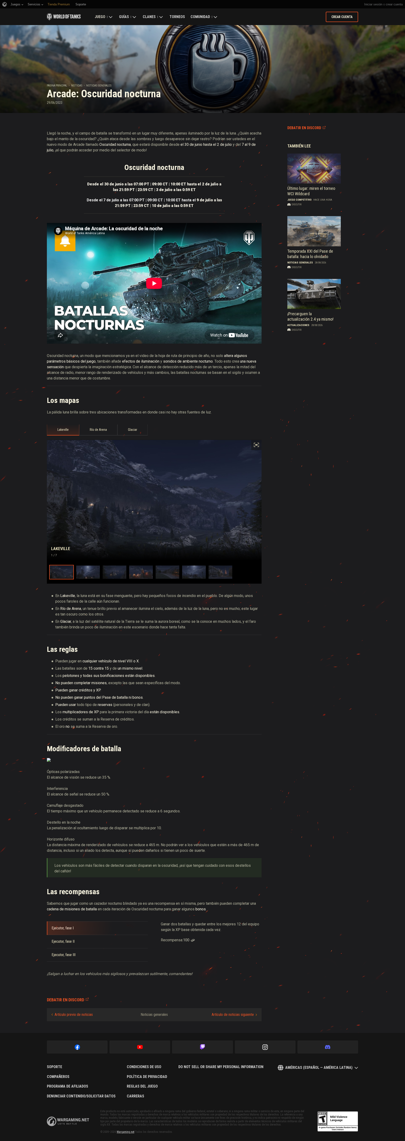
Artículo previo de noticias (74, 1014)
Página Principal (57, 85)
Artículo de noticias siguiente (233, 1014)
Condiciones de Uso (144, 1067)
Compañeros (58, 1077)
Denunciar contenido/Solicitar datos (81, 1096)
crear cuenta (394, 4)
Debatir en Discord (304, 128)
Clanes (149, 17)
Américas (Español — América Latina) (318, 1067)
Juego (100, 17)
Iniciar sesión (373, 4)
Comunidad (200, 17)
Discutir (296, 204)
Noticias (76, 85)
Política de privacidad (147, 1077)
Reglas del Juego (142, 1086)
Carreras (135, 1096)
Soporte (54, 1067)
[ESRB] (337, 1121)
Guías (124, 17)
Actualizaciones (298, 325)
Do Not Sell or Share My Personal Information (220, 1067)
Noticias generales (98, 85)
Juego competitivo (299, 199)
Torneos (177, 17)
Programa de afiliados (67, 1086)
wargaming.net (68, 1121)
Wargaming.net (125, 1131)
